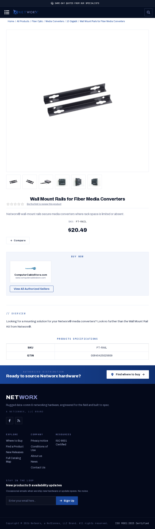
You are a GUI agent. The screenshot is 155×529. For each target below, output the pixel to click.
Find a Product (15, 446)
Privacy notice (39, 440)
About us (36, 456)
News (34, 461)
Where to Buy (14, 440)
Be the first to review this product (44, 204)
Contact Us (38, 467)
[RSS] (18, 420)
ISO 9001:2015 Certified (132, 523)
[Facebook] (9, 420)
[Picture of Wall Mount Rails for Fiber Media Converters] (13, 182)
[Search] (148, 12)
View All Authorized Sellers (32, 289)
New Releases (14, 452)
